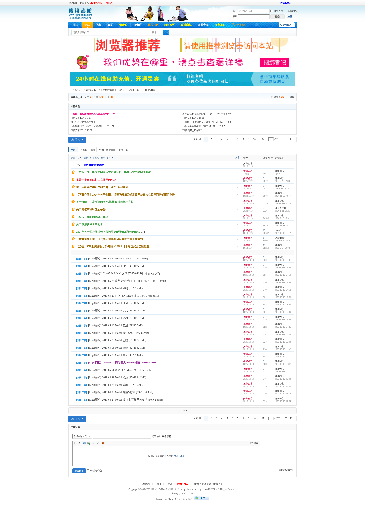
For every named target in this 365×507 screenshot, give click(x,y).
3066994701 (280, 208)
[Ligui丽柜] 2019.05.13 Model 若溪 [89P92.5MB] (116, 325)
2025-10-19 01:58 (283, 394)
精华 (103, 157)
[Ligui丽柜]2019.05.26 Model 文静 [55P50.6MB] (115, 273)
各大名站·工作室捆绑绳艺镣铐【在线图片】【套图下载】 (112, 90)
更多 (108, 157)
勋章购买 (169, 24)
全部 (73, 150)
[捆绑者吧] (80, 13)
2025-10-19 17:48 (283, 304)
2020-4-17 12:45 (282, 240)
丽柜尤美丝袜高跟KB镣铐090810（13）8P (203, 126)
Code (98, 443)
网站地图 (187, 499)
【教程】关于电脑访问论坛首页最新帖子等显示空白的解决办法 (113, 172)
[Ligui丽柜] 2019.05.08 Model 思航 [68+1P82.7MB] (117, 340)
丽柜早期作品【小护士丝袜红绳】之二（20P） (94, 126)
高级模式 (253, 443)
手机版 (158, 483)
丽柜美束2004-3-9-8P (81, 118)
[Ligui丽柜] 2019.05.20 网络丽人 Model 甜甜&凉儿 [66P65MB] (124, 295)
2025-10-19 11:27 (283, 371)
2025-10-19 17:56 (283, 275)
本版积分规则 (286, 470)
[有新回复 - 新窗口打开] (73, 259)
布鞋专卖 (203, 24)
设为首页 (73, 2)
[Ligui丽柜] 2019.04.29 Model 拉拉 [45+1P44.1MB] (117, 377)
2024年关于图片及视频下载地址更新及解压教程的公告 (108, 231)
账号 (235, 11)
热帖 (97, 157)
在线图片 (87, 150)
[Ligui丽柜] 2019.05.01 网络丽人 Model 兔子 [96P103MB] (121, 370)
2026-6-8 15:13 (282, 188)
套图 (110, 24)
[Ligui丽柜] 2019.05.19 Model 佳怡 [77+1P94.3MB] (117, 303)
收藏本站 (84, 2)
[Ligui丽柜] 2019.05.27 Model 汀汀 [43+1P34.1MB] (117, 266)
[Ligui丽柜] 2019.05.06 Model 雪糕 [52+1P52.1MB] (117, 347)
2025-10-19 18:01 (283, 260)
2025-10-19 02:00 (283, 386)
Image (84, 443)
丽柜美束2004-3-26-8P (81, 130)
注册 (289, 16)
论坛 (87, 24)
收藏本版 (277, 97)
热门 (91, 157)
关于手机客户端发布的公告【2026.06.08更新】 (103, 187)
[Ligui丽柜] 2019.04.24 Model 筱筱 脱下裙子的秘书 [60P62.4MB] (125, 399)
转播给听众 (96, 470)
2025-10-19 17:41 (283, 327)
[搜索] (166, 32)
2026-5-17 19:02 (282, 248)
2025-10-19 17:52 (283, 290)
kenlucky (279, 230)
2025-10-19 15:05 (283, 334)
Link (89, 443)
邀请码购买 (96, 2)
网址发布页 (285, 2)
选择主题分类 (80, 436)
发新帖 (76, 139)
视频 (99, 24)
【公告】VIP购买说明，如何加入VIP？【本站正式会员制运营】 (114, 246)
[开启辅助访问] (278, 2)
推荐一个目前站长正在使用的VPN (96, 179)
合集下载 (123, 150)
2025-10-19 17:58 (283, 267)
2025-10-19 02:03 (283, 379)
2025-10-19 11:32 (283, 364)
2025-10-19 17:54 (283, 282)
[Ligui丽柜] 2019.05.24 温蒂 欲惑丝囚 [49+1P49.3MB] (119, 280)
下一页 (288, 139)
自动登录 (278, 11)
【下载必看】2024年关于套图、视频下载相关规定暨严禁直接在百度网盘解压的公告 (125, 194)
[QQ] (201, 499)
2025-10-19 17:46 (283, 312)
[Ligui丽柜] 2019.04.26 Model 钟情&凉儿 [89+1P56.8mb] (120, 392)
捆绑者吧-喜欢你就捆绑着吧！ (207, 483)
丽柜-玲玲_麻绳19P (192, 130)
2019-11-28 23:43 (283, 225)
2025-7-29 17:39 (282, 181)
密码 (235, 16)
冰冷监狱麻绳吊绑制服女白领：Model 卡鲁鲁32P (206, 113)
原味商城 (186, 24)
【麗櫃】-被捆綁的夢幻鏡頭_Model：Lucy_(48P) (206, 122)
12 (264, 230)
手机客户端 (238, 24)
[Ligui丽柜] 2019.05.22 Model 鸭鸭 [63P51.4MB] (116, 288)
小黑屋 (169, 483)
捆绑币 (138, 24)
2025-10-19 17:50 (283, 297)
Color (79, 443)
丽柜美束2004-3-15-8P (193, 118)
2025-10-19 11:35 (283, 356)
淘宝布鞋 (220, 24)
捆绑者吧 (69, 90)
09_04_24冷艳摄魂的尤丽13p (85, 122)
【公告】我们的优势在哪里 (92, 217)
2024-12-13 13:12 (283, 233)
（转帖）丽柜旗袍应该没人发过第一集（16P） (94, 113)
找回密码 (292, 11)
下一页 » (182, 410)
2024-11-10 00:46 (283, 196)
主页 (75, 24)
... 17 (262, 139)
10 (254, 139)
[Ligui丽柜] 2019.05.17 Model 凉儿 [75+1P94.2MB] (117, 310)
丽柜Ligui (150, 90)
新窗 (237, 157)
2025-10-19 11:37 (283, 349)
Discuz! (171, 499)
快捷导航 (285, 24)
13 (264, 245)
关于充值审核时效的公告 (91, 209)
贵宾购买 (108, 2)
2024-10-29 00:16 (283, 203)
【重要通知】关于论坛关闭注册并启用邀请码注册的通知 (109, 239)
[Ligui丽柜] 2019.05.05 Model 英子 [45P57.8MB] (116, 355)
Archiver (146, 483)
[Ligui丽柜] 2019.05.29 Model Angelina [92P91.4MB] (118, 258)
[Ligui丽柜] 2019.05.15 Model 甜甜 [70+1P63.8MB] (117, 318)
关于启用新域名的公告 (89, 224)
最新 (86, 157)
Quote (93, 443)
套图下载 (106, 150)
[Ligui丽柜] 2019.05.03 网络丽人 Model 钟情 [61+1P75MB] (122, 362)
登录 (176, 456)
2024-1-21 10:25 (282, 211)
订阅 (292, 97)
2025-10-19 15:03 (283, 342)
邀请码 (123, 24)
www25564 (280, 237)
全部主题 (75, 157)
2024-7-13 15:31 (282, 218)
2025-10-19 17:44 (283, 319)
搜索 (154, 32)
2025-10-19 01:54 (283, 401)
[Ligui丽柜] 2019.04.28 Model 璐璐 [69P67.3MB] (116, 384)
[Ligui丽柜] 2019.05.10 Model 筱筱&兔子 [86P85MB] (118, 332)
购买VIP (153, 24)
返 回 (198, 139)
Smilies (103, 443)
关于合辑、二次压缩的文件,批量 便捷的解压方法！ (106, 201)
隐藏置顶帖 (237, 225)
